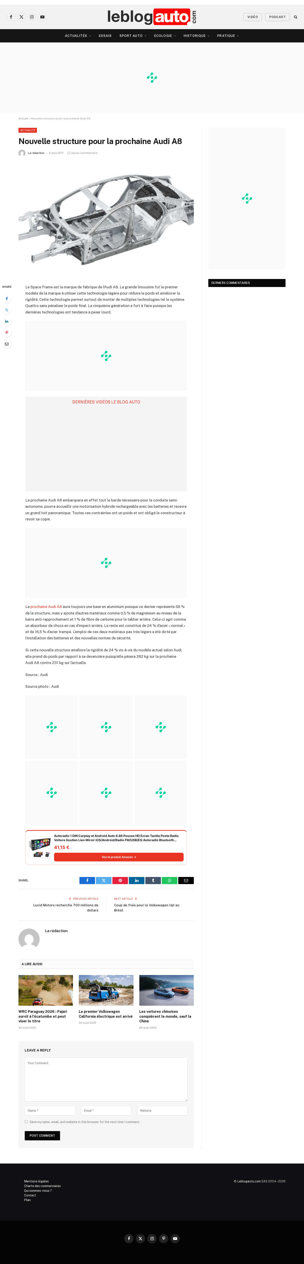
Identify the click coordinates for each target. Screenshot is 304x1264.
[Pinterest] (6, 332)
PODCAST (277, 17)
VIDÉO (252, 17)
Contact (30, 1195)
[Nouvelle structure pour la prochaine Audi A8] (106, 219)
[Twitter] (6, 309)
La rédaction (36, 152)
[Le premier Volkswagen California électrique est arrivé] (106, 990)
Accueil (23, 118)
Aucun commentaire (84, 152)
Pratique (226, 36)
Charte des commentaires (42, 1186)
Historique (195, 36)
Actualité (27, 130)
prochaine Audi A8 (46, 606)
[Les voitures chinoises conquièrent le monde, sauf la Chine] (166, 990)
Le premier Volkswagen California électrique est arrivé (106, 1014)
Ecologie (163, 36)
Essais (105, 36)
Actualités (76, 36)
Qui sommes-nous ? (38, 1190)
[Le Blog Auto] (152, 17)
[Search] (295, 17)
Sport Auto (131, 36)
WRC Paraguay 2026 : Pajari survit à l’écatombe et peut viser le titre (42, 1016)
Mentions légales (36, 1181)
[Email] (6, 343)
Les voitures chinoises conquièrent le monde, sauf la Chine (165, 1016)
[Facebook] (6, 298)
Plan (27, 1200)
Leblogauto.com (249, 1181)
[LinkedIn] (6, 321)
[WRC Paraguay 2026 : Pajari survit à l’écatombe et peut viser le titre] (45, 990)
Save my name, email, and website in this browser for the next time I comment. (85, 1122)
